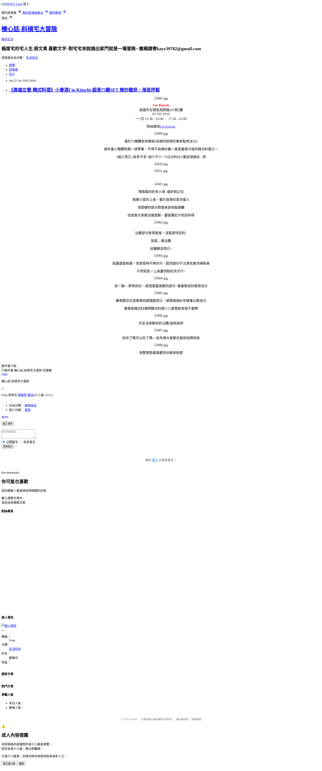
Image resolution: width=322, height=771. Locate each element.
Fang (4, 374)
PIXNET (133, 719)
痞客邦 (22, 395)
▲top (4, 416)
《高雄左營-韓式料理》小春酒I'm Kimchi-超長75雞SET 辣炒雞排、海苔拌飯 (84, 89)
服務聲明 (196, 719)
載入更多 (8, 423)
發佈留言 (8, 446)
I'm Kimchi (167, 126)
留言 (31, 395)
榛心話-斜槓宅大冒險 (29, 29)
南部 (28, 410)
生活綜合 (32, 57)
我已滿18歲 (9, 763)
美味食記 (31, 405)
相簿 (12, 65)
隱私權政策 (182, 719)
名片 (12, 74)
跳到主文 (7, 39)
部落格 (13, 69)
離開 (21, 763)
